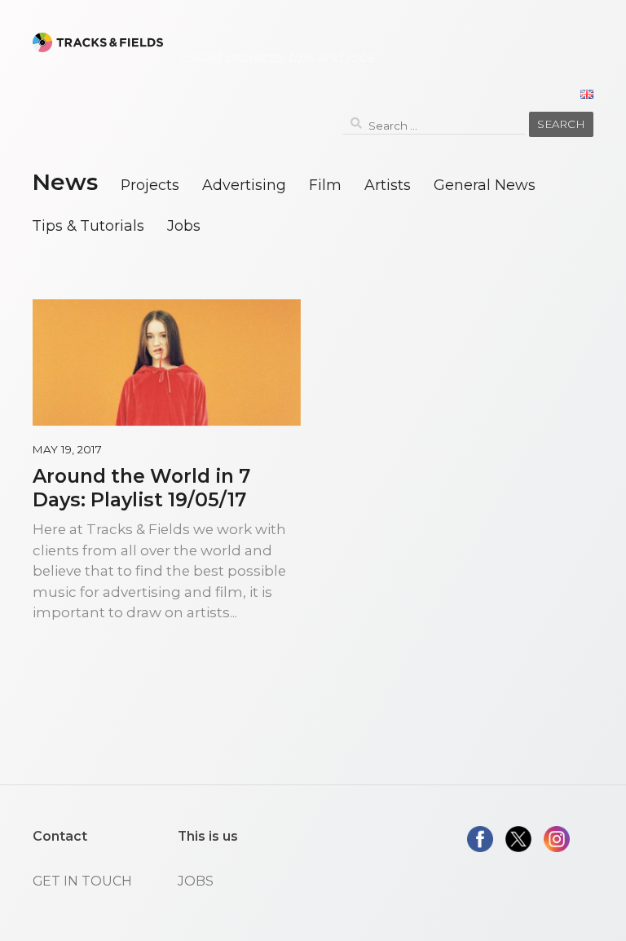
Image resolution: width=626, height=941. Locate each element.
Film (325, 184)
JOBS (196, 881)
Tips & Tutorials (88, 225)
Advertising (244, 184)
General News (485, 184)
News (65, 182)
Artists (387, 184)
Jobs (184, 225)
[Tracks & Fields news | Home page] (98, 42)
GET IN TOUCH (82, 881)
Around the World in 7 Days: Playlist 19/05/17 (141, 487)
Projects (150, 184)
